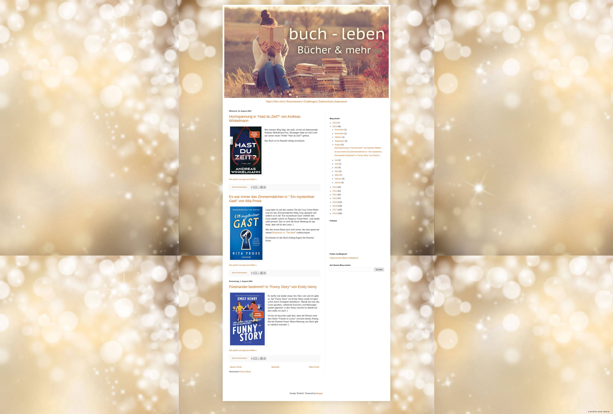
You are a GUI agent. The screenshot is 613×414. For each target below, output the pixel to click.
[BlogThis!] (255, 187)
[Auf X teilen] (258, 187)
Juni (337, 164)
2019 (335, 202)
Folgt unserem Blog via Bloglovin (344, 258)
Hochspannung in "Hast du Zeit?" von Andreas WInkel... (358, 148)
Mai (336, 167)
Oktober (338, 137)
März (337, 175)
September (340, 141)
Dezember (339, 130)
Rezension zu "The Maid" (284, 232)
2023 (335, 187)
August (338, 145)
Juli (336, 160)
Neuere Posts (236, 367)
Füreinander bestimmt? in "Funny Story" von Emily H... (357, 155)
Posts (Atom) (245, 372)
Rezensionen (294, 101)
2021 (335, 195)
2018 (335, 206)
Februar (338, 179)
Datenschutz (326, 101)
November (339, 133)
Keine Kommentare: (240, 187)
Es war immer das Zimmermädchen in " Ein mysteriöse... (358, 152)
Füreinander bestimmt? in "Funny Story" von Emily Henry (273, 287)
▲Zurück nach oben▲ (599, 411)
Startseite (275, 367)
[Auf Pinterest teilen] (264, 187)
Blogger (319, 393)
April (337, 171)
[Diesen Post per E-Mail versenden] (252, 187)
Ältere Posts (314, 367)
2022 (335, 191)
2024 (335, 126)
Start (268, 101)
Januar (338, 182)
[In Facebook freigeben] (261, 187)
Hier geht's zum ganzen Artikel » (243, 179)
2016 (335, 213)
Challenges (310, 101)
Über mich (279, 101)
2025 (335, 123)
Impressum (341, 101)
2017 (335, 210)
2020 (335, 198)
